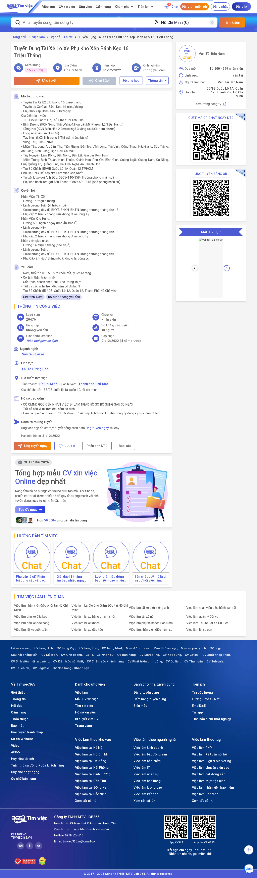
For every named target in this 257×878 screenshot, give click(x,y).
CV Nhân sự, (105, 655)
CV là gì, (215, 648)
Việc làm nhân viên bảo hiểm (213, 787)
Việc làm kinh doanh (148, 747)
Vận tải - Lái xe (33, 354)
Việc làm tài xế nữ (141, 616)
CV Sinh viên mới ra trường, (30, 661)
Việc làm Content (205, 794)
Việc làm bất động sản (150, 754)
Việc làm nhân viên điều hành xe (150, 630)
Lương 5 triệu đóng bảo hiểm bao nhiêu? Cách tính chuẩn (110, 578)
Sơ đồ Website (22, 739)
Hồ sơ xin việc (85, 712)
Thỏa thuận (19, 719)
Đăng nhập (220, 6)
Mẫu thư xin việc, (166, 648)
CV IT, (90, 655)
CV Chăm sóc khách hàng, (105, 661)
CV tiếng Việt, (66, 648)
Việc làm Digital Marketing (211, 761)
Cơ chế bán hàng (23, 778)
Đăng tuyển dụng (146, 692)
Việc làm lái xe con (199, 630)
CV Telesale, (215, 661)
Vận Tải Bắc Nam (212, 54)
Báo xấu (125, 446)
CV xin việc (67, 7)
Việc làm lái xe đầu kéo (87, 630)
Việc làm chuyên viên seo (210, 767)
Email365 (199, 705)
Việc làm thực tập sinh (208, 781)
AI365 (15, 752)
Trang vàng (83, 725)
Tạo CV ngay (27, 510)
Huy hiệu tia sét (22, 758)
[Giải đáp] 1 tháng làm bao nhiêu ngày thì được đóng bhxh (70, 578)
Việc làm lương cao (148, 787)
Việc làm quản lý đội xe (202, 616)
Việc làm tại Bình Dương (92, 774)
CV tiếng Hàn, (89, 648)
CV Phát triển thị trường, (145, 661)
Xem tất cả (83, 800)
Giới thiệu (18, 692)
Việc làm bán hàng (147, 781)
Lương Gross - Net (206, 699)
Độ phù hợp (131, 81)
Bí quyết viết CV (87, 719)
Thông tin (155, 81)
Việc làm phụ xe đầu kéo (30, 616)
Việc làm (48, 7)
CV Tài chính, (20, 668)
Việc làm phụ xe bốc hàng (31, 623)
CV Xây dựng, (172, 655)
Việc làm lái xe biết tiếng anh (149, 608)
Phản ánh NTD (97, 446)
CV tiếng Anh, (44, 648)
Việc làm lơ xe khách (85, 623)
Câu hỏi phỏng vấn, (24, 655)
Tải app (197, 712)
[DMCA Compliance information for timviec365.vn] (42, 861)
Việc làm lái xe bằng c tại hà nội (93, 616)
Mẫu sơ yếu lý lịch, (194, 648)
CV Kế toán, (49, 655)
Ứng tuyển (49, 81)
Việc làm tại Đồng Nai (91, 787)
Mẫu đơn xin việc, (138, 648)
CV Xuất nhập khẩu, (216, 655)
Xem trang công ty (208, 104)
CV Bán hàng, (127, 655)
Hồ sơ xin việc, (21, 648)
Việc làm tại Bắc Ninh (90, 794)
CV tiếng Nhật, (112, 648)
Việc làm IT (142, 767)
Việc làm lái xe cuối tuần (31, 630)
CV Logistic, (41, 668)
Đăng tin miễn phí (195, 6)
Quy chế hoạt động (25, 772)
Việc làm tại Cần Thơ (90, 781)
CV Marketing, (150, 655)
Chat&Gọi (102, 81)
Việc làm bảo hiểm (147, 761)
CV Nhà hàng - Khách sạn (71, 668)
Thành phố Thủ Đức (93, 384)
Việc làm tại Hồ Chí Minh (93, 754)
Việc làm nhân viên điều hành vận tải (211, 608)
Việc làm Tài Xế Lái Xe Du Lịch (207, 623)
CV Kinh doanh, (72, 655)
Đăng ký (242, 6)
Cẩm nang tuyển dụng (150, 699)
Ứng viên (85, 7)
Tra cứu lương (202, 692)
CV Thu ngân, (194, 661)
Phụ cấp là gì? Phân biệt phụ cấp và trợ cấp (30, 578)
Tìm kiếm (232, 22)
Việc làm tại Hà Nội (89, 747)
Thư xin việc (84, 705)
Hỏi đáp (16, 705)
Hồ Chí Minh (48, 384)
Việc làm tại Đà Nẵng (90, 761)
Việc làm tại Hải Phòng (92, 767)
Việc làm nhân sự (146, 774)
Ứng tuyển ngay (97, 428)
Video (15, 745)
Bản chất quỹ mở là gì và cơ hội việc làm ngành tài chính (150, 578)
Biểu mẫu (140, 705)
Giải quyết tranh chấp (27, 732)
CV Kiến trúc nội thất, (68, 661)
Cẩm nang (103, 7)
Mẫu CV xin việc (86, 699)
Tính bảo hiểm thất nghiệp (211, 719)
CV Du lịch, (173, 661)
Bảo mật (17, 725)
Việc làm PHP (202, 747)
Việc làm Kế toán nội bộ (209, 754)
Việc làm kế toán (146, 794)
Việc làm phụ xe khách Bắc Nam (151, 623)
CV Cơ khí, (192, 655)
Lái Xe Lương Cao (35, 369)
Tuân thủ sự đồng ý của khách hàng (37, 765)
